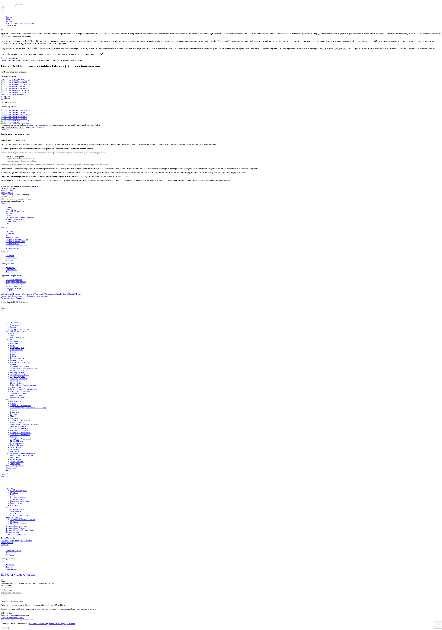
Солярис (13, 410)
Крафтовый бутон (17, 337)
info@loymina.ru (7, 193)
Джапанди (14, 418)
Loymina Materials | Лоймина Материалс (21, 217)
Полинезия (14, 412)
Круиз (12, 333)
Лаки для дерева (16, 503)
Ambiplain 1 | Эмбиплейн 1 (20, 439)
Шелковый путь (16, 350)
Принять (5, 628)
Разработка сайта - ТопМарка (12, 298)
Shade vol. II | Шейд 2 (18, 370)
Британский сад (16, 360)
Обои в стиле (11, 221)
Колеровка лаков (12, 244)
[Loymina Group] (12, 5)
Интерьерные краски (18, 491)
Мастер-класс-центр (13, 551)
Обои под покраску (17, 443)
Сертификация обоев (14, 286)
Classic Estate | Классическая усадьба (24, 424)
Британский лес (16, 364)
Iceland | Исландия (17, 422)
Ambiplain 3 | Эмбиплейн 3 (20, 420)
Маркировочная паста (18, 524)
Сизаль (13, 327)
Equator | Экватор (17, 373)
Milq (7, 235)
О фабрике (10, 256)
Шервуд (13, 346)
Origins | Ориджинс (17, 377)
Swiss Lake (10, 233)
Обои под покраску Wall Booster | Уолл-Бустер (28, 408)
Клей (8, 223)
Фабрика (4, 252)
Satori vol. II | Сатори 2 (19, 393)
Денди (12, 354)
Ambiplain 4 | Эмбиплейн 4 (20, 406)
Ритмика (13, 437)
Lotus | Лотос (15, 457)
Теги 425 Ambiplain (8, 538)
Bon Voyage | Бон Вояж (19, 431)
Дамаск (13, 404)
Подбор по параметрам (15, 219)
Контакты (9, 260)
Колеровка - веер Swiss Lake (17, 240)
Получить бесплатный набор (12, 618)
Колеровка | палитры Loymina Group (20, 530)
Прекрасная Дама (17, 348)
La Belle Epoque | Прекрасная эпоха (24, 389)
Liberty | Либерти (16, 383)
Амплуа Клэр (15, 387)
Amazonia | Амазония (18, 379)
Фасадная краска (16, 511)
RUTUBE (27, 575)
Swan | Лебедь (15, 447)
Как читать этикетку (14, 280)
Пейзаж (13, 356)
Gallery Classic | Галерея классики (23, 385)
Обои (3, 203)
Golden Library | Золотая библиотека (24, 368)
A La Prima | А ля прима (19, 366)
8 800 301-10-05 (7, 191)
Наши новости (11, 553)
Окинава (13, 414)
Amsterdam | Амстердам (19, 428)
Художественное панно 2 (20, 362)
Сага (12, 335)
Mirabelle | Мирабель (18, 426)
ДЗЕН (33, 575)
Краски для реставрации (19, 501)
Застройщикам (11, 270)
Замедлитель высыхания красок (22, 520)
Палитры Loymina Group (19, 516)
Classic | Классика (17, 445)
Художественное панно (19, 375)
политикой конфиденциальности (62, 624)
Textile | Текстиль (16, 462)
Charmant (9, 231)
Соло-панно (15, 325)
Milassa (8, 215)
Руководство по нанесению (16, 246)
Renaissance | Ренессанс (19, 397)
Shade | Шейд (15, 381)
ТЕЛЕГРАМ (6, 575)
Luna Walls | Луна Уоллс (15, 211)
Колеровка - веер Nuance (15, 242)
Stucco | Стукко (16, 460)
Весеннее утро (16, 402)
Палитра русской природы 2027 (16, 541)
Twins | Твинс (15, 449)
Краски (4, 227)
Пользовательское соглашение (38, 296)
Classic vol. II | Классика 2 (20, 391)
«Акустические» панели (19, 329)
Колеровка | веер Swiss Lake (16, 526)
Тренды (9, 207)
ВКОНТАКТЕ (17, 575)
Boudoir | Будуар (16, 395)
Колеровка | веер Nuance (15, 528)
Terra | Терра (15, 464)
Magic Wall (10, 209)
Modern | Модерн (16, 441)
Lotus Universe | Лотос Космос (21, 455)
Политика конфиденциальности (13, 296)
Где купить (5, 573)
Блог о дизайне (11, 258)
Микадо (13, 416)
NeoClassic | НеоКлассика (20, 435)
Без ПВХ (9, 290)
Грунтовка (14, 493)
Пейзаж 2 (13, 352)
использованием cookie (38, 624)
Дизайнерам (10, 268)
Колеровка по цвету (13, 248)
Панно (6, 474)
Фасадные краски (17, 499)
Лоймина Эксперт (13, 238)
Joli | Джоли (14, 451)
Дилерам (9, 272)
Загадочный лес (16, 341)
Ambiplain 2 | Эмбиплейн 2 (20, 433)
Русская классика (17, 358)
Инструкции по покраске (15, 284)
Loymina (9, 213)
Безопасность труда (13, 288)
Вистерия (14, 344)
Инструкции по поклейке (16, 282)
